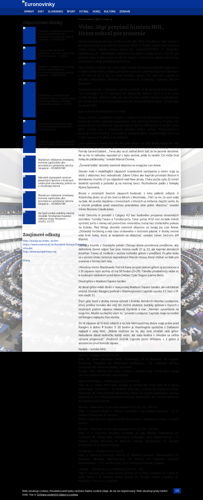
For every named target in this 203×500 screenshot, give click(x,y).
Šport (98, 19)
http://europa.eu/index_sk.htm (40, 240)
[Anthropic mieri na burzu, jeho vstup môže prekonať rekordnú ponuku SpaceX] (29, 126)
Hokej (107, 19)
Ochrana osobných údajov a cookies (57, 494)
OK (177, 490)
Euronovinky (87, 19)
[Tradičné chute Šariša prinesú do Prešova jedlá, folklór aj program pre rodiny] (29, 144)
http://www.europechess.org (39, 251)
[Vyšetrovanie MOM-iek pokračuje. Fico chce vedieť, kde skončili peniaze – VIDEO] (29, 53)
